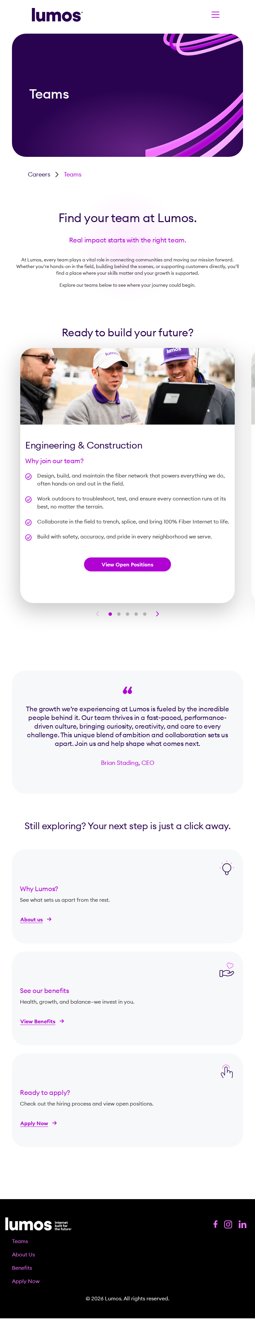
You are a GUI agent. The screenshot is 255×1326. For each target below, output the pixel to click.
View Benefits (37, 1021)
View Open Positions (127, 564)
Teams (20, 1241)
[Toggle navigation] (215, 15)
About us (31, 919)
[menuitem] (127, 1241)
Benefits (22, 1267)
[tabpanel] (127, 475)
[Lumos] (57, 15)
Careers (39, 174)
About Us (23, 1254)
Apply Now (34, 1123)
